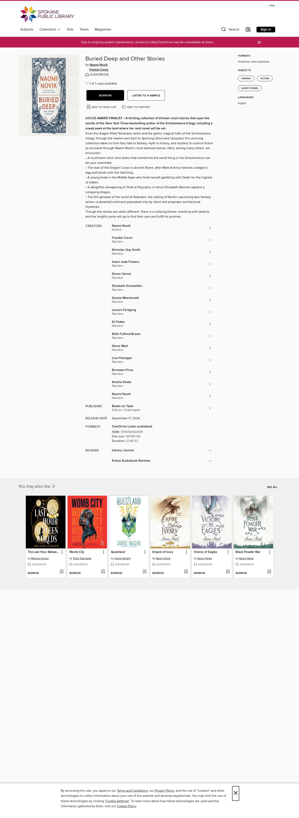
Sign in (266, 29)
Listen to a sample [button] (146, 95)
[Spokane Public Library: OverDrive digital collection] (47, 14)
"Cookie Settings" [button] (117, 801)
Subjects (26, 29)
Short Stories (249, 88)
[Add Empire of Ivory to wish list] (186, 572)
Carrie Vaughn (122, 558)
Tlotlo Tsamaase (82, 558)
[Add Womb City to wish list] (103, 572)
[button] (229, 30)
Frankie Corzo (98, 70)
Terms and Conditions (132, 791)
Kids (70, 29)
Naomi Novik (99, 65)
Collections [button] (48, 29)
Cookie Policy (126, 806)
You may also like (34, 486)
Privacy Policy (164, 791)
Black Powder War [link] (248, 552)
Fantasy (246, 78)
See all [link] (272, 487)
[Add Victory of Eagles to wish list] (227, 572)
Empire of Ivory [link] (162, 552)
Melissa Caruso (40, 558)
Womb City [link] (76, 552)
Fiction (265, 78)
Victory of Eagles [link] (205, 552)
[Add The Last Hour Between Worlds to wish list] (61, 572)
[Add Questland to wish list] (144, 572)
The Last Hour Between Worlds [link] (44, 552)
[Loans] (248, 30)
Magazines (103, 29)
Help (272, 5)
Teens (84, 29)
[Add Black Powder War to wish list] (269, 572)
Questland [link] (118, 552)
